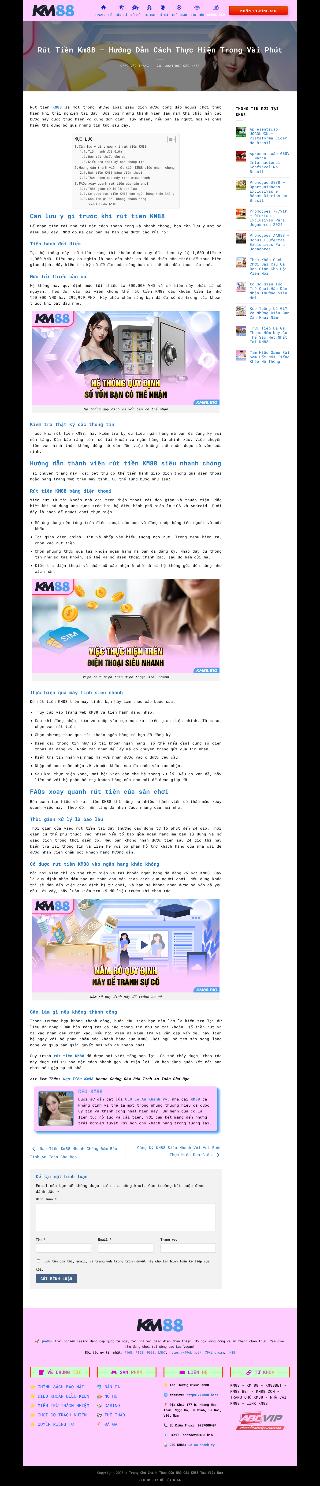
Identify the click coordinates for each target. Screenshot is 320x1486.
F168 (128, 1352)
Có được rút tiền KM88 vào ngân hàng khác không (131, 193)
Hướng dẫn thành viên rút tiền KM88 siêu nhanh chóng (127, 167)
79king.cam (214, 1352)
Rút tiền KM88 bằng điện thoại (115, 172)
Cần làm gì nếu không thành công (117, 199)
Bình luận (46, 1199)
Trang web (168, 1239)
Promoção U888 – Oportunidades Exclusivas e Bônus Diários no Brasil (268, 191)
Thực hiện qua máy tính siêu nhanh (119, 178)
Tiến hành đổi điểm (105, 151)
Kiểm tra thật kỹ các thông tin (116, 162)
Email (104, 1239)
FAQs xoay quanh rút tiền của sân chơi (113, 183)
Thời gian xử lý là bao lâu (112, 189)
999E (150, 1352)
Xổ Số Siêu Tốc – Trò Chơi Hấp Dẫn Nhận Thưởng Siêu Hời (268, 291)
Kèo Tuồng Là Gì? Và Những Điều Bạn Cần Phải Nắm (270, 312)
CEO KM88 (191, 65)
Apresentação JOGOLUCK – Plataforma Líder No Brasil (268, 136)
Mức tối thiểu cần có (107, 156)
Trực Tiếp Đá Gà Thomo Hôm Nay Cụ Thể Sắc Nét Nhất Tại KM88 (268, 335)
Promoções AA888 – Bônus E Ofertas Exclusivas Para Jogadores (270, 242)
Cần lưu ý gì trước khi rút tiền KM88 (112, 146)
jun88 (46, 1341)
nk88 (231, 1352)
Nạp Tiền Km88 (78, 1078)
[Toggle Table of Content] (169, 139)
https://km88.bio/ (202, 1394)
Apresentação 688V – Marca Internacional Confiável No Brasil (270, 162)
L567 (162, 1352)
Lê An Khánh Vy (201, 1444)
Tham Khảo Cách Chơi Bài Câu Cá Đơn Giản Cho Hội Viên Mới (268, 266)
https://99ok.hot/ (185, 1352)
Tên (40, 1239)
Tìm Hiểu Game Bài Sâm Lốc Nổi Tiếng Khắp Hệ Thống (270, 357)
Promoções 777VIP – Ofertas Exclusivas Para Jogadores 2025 (268, 218)
